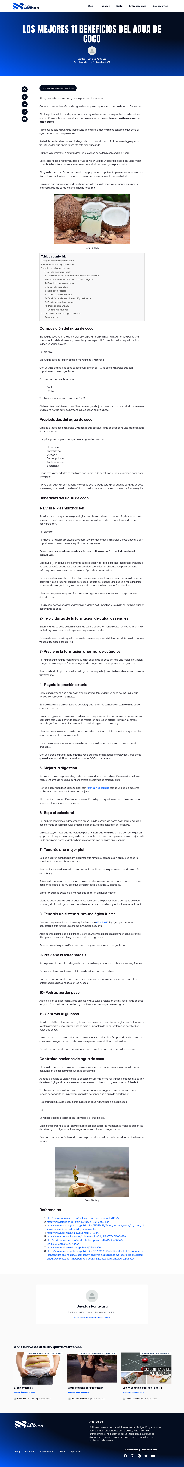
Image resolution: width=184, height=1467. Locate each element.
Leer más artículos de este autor (92, 1318)
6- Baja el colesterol (55, 291)
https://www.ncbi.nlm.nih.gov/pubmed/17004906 (74, 1248)
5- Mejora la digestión (56, 287)
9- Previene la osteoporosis (59, 302)
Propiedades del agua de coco (57, 264)
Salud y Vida (56, 1353)
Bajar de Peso (86, 1353)
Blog (90, 6)
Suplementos (160, 6)
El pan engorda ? (23, 1388)
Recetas (102, 1353)
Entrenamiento (137, 6)
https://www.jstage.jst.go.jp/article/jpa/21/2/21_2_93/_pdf (78, 1222)
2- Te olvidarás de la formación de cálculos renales (72, 276)
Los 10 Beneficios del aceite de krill (143, 1388)
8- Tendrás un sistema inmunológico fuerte (68, 298)
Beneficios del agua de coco (56, 268)
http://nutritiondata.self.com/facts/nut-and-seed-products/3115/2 (83, 1218)
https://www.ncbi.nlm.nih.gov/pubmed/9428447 (73, 1233)
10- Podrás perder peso (57, 306)
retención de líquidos (98, 788)
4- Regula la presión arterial (59, 283)
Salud (49, 1353)
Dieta (119, 6)
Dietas (62, 1452)
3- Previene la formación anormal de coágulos (69, 279)
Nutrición (42, 1353)
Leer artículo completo (24, 1392)
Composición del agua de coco (57, 261)
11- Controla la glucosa (56, 310)
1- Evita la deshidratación (58, 272)
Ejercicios (76, 1452)
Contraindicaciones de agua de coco (60, 313)
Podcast (105, 6)
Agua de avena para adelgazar (85, 1388)
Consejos (30, 1353)
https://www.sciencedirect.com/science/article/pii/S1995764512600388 (86, 1236)
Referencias (51, 317)
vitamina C (102, 922)
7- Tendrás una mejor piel (58, 294)
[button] (25, 89)
